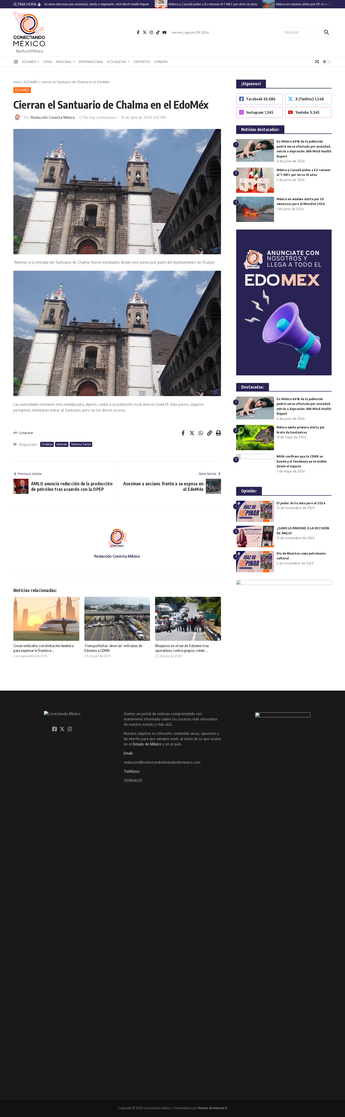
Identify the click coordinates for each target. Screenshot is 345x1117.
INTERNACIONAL (91, 62)
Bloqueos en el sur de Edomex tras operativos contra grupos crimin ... (182, 648)
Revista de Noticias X (212, 1108)
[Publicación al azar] (317, 62)
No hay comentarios (100, 117)
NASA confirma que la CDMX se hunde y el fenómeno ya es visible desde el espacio (302, 461)
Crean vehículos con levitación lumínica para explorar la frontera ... (43, 648)
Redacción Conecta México (53, 117)
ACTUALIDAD (117, 62)
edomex (61, 444)
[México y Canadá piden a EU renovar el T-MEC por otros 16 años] (149, 4)
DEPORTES (142, 62)
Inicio (17, 82)
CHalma (47, 444)
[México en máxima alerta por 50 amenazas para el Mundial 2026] (256, 4)
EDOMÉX (29, 62)
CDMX (47, 62)
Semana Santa (81, 444)
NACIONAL (64, 62)
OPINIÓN (160, 62)
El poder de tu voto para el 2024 (301, 503)
